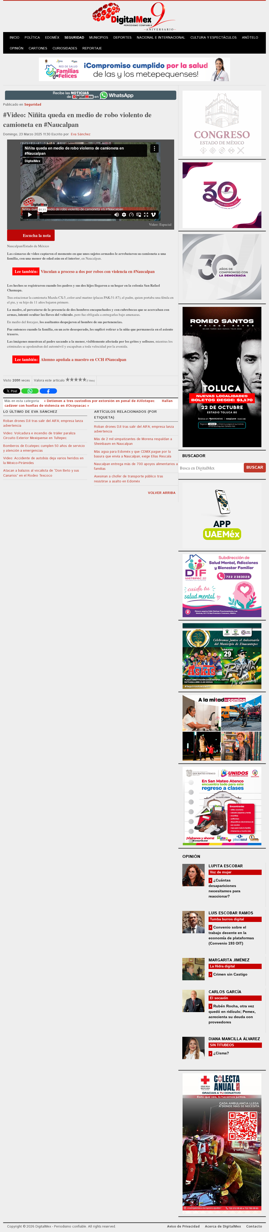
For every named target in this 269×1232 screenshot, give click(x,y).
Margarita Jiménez (229, 960)
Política (32, 37)
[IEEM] (222, 194)
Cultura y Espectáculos (213, 37)
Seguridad (74, 37)
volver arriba (161, 493)
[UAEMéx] (222, 514)
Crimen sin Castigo (229, 974)
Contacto (254, 1226)
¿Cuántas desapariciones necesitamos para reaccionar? (224, 888)
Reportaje (92, 48)
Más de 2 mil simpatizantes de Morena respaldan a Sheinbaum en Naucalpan (133, 441)
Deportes (122, 37)
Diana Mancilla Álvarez (234, 1039)
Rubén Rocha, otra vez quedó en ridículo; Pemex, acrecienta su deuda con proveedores (232, 1014)
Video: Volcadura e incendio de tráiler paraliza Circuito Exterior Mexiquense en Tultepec (39, 436)
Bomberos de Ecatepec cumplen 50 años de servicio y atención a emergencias (44, 448)
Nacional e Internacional (161, 37)
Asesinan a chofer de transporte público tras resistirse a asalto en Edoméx (128, 479)
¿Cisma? (220, 1053)
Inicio (14, 37)
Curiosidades (65, 48)
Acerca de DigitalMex (223, 1226)
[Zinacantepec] (222, 655)
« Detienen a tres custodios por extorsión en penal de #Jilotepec (100, 401)
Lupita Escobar (226, 866)
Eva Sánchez (80, 134)
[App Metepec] (134, 68)
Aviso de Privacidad (183, 1226)
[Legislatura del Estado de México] (222, 123)
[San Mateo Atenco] (222, 805)
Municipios (98, 37)
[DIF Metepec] (222, 585)
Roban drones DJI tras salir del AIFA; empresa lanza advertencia (43, 423)
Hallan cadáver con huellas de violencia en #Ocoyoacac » (88, 403)
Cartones (38, 48)
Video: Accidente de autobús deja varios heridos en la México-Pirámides (43, 461)
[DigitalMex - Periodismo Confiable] (134, 17)
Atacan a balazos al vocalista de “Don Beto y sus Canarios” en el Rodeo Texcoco (41, 473)
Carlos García (225, 992)
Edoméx (52, 37)
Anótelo (250, 37)
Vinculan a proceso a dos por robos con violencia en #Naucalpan (98, 271)
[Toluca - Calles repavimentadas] (222, 727)
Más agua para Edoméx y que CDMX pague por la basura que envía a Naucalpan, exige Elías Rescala (132, 454)
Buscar (254, 468)
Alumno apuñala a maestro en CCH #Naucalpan (83, 359)
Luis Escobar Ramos (231, 913)
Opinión (16, 48)
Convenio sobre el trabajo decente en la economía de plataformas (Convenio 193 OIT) (231, 935)
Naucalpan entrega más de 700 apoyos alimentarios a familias (136, 466)
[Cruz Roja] (222, 1143)
